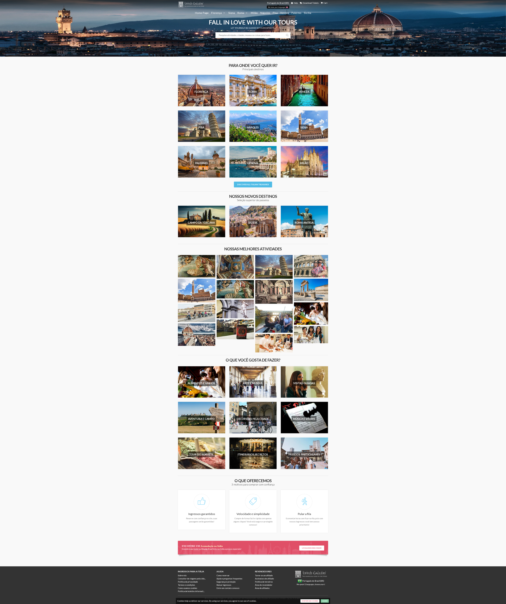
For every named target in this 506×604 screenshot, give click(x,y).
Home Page (202, 12)
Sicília (307, 12)
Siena (231, 12)
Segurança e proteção (226, 582)
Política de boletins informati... (191, 591)
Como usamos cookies (187, 588)
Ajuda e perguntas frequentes (229, 578)
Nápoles (265, 12)
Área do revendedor (263, 585)
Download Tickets (310, 3)
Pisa (275, 12)
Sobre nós (182, 575)
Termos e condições (186, 585)
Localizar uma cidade (312, 548)
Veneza (284, 12)
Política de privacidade (188, 582)
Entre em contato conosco (227, 588)
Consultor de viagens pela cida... (192, 578)
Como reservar (223, 575)
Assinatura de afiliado (264, 578)
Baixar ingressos (223, 585)
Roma (241, 12)
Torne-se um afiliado (264, 575)
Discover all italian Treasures (253, 184)
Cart (325, 3)
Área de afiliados (262, 588)
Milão (254, 12)
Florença (216, 12)
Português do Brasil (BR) (278, 3)
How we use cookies (310, 601)
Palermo (296, 12)
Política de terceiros (264, 582)
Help (295, 3)
